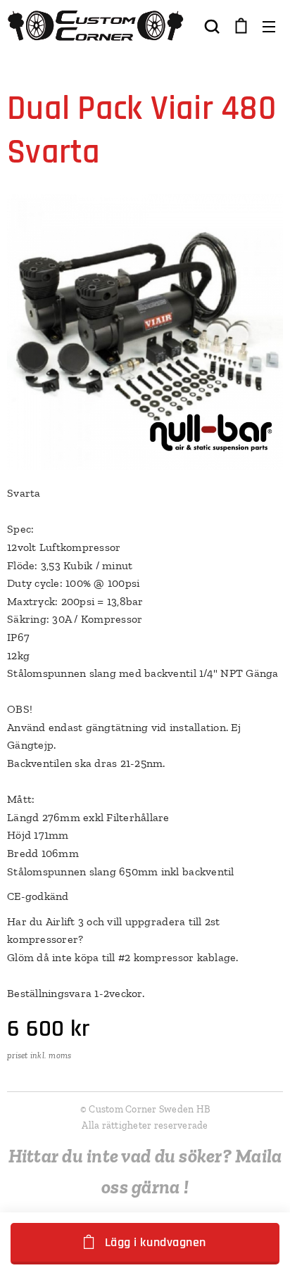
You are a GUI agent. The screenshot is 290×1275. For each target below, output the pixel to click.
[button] (211, 26)
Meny (269, 26)
